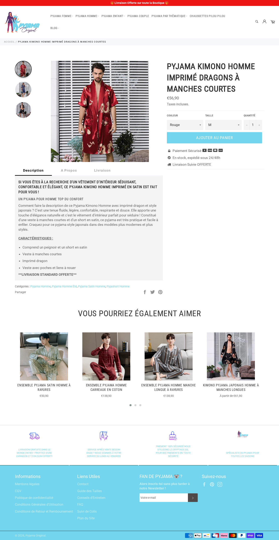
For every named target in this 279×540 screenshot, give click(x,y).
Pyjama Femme (60, 16)
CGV (18, 491)
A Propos (69, 170)
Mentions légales (27, 484)
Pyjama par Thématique (168, 16)
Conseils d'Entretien (91, 498)
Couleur (172, 115)
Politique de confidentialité (34, 498)
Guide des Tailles (89, 491)
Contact (82, 484)
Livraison (102, 170)
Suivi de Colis (87, 511)
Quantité (249, 115)
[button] (130, 405)
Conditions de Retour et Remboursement (44, 511)
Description (33, 170)
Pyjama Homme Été (64, 286)
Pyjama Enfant (112, 16)
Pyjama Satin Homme (91, 286)
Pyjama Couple (138, 16)
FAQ (80, 504)
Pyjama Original (36, 535)
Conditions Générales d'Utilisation (39, 504)
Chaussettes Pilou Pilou (207, 16)
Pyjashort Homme (118, 286)
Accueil (9, 41)
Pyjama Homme (86, 16)
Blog (53, 28)
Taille (209, 115)
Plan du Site (86, 518)
